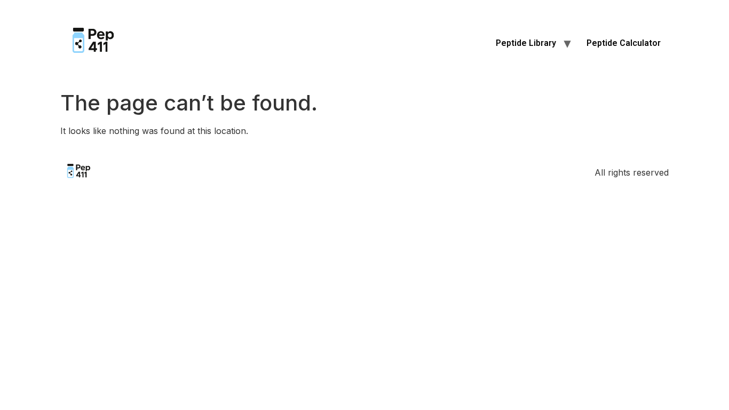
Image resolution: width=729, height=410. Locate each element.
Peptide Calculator (624, 43)
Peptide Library (526, 43)
